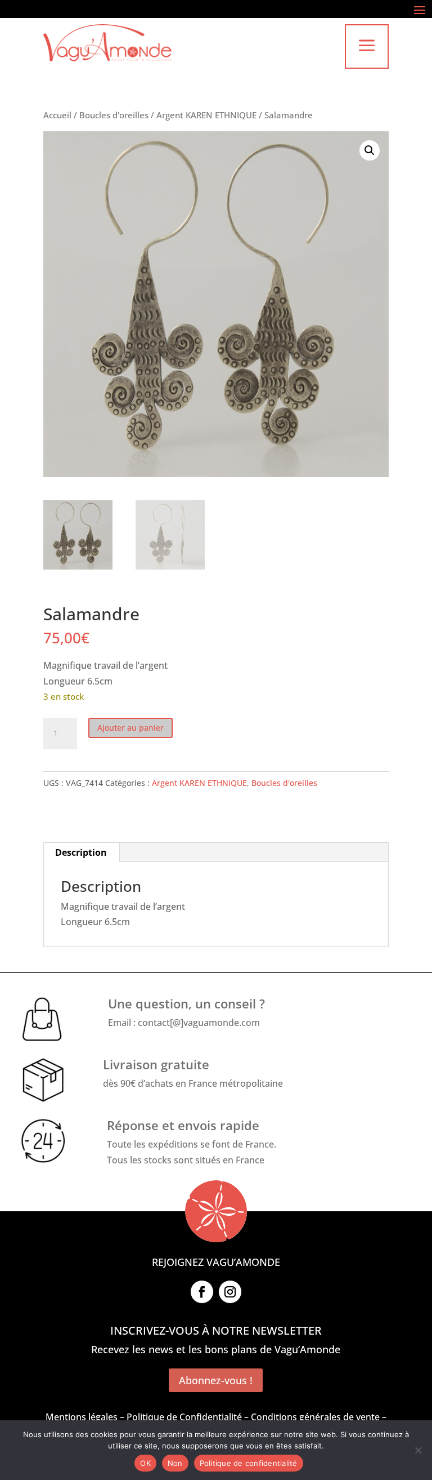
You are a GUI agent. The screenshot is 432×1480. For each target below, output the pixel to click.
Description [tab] (81, 852)
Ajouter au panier (130, 727)
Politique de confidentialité (249, 1463)
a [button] (366, 46)
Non (175, 1463)
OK (145, 1463)
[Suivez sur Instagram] (230, 1292)
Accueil (57, 115)
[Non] (418, 1450)
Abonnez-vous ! (216, 1380)
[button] (369, 150)
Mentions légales (82, 1417)
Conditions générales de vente (315, 1417)
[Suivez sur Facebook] (202, 1292)
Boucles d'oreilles (113, 115)
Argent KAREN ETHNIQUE (206, 115)
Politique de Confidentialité (184, 1417)
